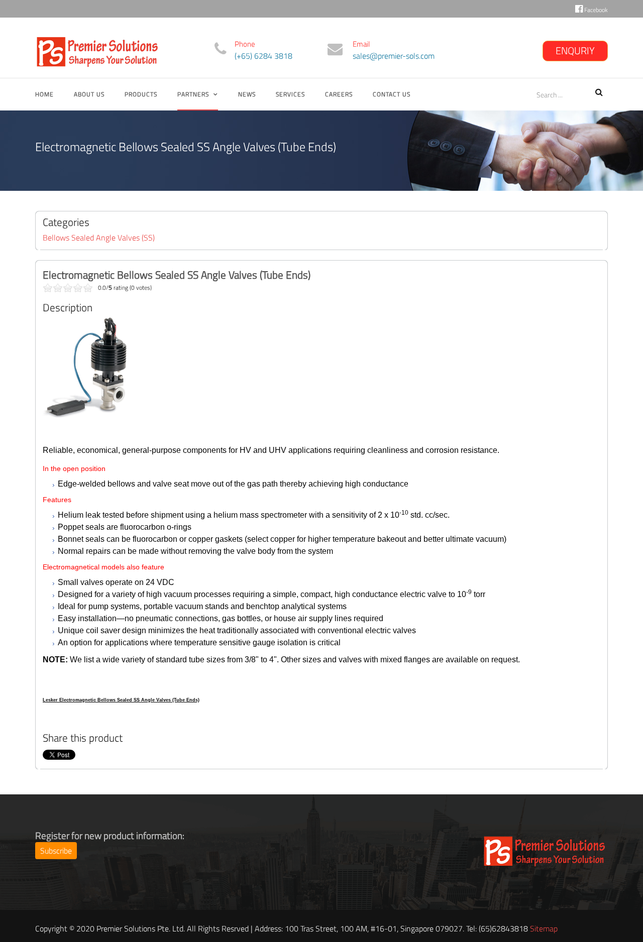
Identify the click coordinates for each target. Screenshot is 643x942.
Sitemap (544, 928)
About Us (89, 94)
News (247, 94)
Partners (193, 94)
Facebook (595, 10)
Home (44, 94)
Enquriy (575, 50)
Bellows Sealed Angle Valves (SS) (99, 237)
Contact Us (391, 94)
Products (141, 94)
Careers (339, 94)
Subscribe (56, 851)
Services (290, 94)
